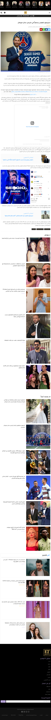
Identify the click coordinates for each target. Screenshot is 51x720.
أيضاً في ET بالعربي (28, 157)
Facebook (29, 712)
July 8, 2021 (33, 94)
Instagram (27, 712)
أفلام (49, 669)
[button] (49, 29)
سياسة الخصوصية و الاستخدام (31, 715)
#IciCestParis (22, 91)
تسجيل (3, 701)
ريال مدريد (33, 229)
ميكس (48, 20)
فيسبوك (48, 686)
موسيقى (23, 531)
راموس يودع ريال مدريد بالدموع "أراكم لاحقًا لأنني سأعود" (18, 160)
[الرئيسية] (25, 12)
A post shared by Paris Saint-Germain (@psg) (32, 144)
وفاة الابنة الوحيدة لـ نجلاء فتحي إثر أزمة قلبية (13, 238)
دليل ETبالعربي (47, 680)
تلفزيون (48, 672)
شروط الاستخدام (5, 715)
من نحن (47, 715)
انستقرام (48, 691)
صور (49, 666)
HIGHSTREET (22, 585)
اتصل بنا (41, 715)
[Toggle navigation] (49, 12)
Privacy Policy (21, 715)
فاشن (49, 677)
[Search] (8, 12)
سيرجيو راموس (47, 229)
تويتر (49, 689)
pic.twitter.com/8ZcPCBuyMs (40, 91)
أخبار (49, 661)
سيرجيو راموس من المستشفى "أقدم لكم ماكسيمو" (19, 215)
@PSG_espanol (15, 91)
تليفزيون (23, 293)
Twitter (24, 712)
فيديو (4, 12)
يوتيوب (22, 712)
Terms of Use (13, 715)
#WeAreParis (29, 91)
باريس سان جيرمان (40, 229)
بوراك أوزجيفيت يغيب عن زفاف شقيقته (14, 340)
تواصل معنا (47, 694)
